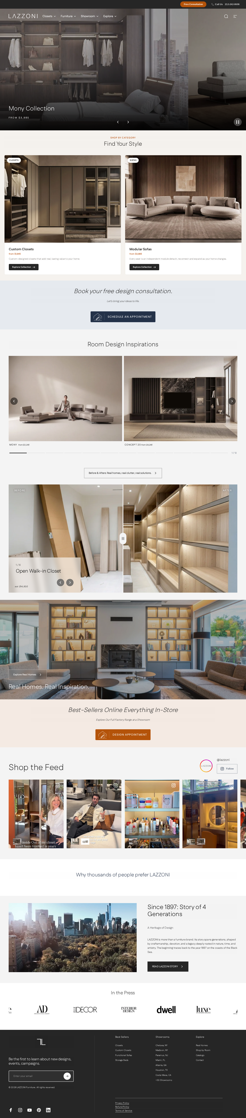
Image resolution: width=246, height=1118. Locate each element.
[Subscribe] (67, 1076)
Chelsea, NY (162, 1045)
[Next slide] (69, 582)
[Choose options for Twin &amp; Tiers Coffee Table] (85, 841)
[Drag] (123, 538)
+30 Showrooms (164, 1080)
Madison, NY (162, 1050)
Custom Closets (123, 1050)
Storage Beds (121, 1060)
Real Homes (202, 1045)
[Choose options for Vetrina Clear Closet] (133, 841)
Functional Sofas (123, 1055)
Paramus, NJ (162, 1055)
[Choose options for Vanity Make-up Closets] (191, 841)
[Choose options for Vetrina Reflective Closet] (17, 841)
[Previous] (118, 122)
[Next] (128, 122)
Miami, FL (160, 1060)
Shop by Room (203, 1050)
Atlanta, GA (161, 1065)
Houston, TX (162, 1070)
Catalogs (200, 1055)
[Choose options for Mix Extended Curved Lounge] (75, 841)
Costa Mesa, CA (163, 1075)
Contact (200, 1060)
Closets (119, 1045)
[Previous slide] (60, 582)
